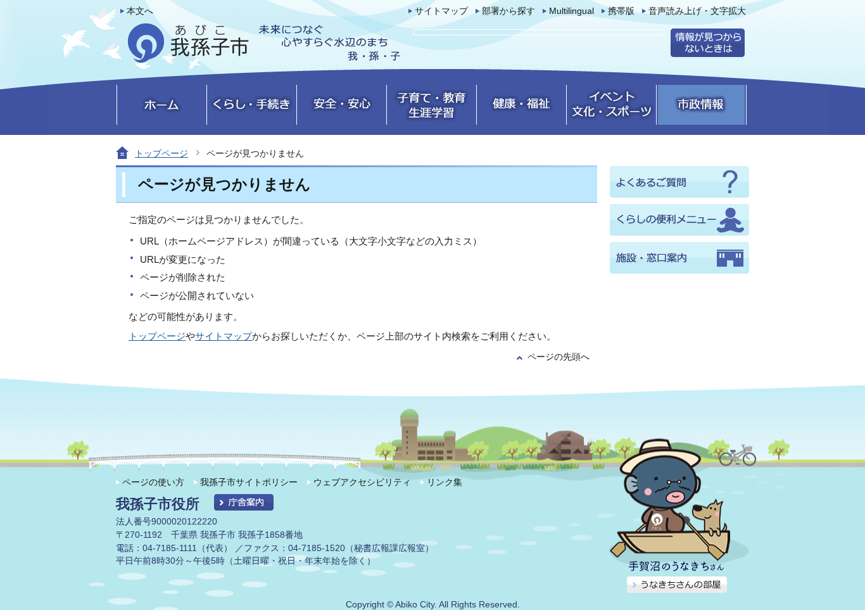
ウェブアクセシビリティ (362, 482)
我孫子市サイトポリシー (249, 482)
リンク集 (444, 482)
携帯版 (621, 11)
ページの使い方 (153, 482)
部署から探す (508, 11)
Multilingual (571, 11)
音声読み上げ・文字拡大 (697, 11)
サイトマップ (441, 11)
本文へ (140, 11)
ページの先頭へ (558, 357)
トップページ (161, 153)
